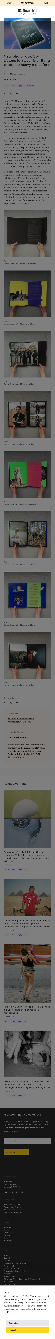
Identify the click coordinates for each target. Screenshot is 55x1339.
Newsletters (9, 1276)
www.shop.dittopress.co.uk (21, 719)
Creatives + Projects (13, 1207)
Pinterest (8, 1240)
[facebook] (5, 94)
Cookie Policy (10, 1284)
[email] (17, 94)
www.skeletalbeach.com (19, 722)
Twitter (7, 1238)
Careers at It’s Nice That (15, 1263)
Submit (7, 1258)
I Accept (12, 1330)
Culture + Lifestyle (12, 1212)
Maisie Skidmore (17, 74)
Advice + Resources (13, 1210)
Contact (7, 1260)
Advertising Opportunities (15, 1271)
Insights (7, 1274)
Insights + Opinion (12, 1204)
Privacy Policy (10, 1266)
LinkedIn (7, 1232)
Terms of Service (11, 1268)
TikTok (7, 1230)
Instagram (8, 1227)
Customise (13, 1323)
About (6, 1255)
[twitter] (11, 94)
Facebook (8, 1235)
